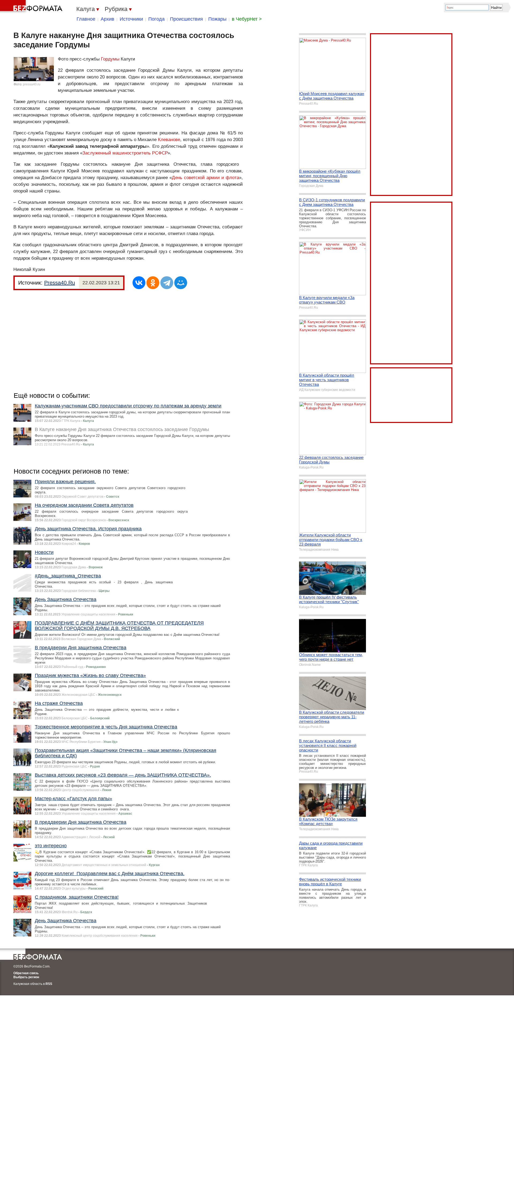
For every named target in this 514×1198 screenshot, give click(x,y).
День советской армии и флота (205, 177)
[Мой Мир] (180, 282)
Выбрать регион (26, 977)
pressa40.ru (31, 84)
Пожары (217, 19)
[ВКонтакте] (139, 282)
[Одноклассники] (152, 282)
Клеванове (169, 139)
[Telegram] (166, 282)
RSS (49, 984)
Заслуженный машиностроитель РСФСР (125, 153)
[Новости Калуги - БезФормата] (32, 6)
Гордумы (110, 59)
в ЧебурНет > (247, 19)
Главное (86, 19)
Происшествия (186, 19)
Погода (156, 19)
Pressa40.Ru (59, 283)
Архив (107, 19)
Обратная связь (26, 973)
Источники (131, 19)
